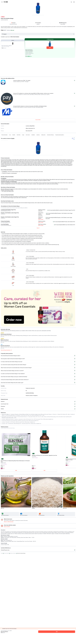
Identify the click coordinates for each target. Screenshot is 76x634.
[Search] (71, 2)
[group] (38, 7)
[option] (4, 135)
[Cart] (73, 2)
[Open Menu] (2, 2)
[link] (6, 2)
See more (2, 336)
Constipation (4, 171)
